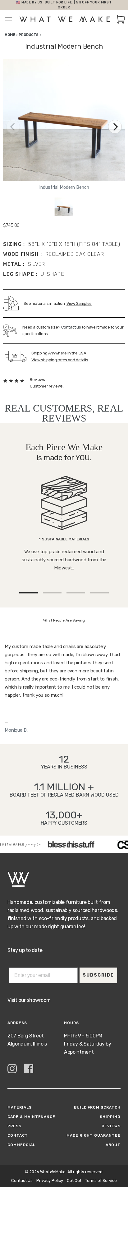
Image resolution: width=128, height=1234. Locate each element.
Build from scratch (97, 1107)
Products (29, 35)
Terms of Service (101, 1180)
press (14, 1126)
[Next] (115, 127)
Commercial (21, 1145)
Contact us (71, 327)
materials (19, 1107)
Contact (17, 1135)
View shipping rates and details (59, 360)
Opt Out (74, 1180)
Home (10, 35)
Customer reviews (46, 386)
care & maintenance (31, 1117)
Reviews (111, 1126)
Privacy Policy (49, 1180)
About (113, 1145)
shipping (110, 1117)
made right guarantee (93, 1135)
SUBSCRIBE (98, 975)
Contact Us (22, 1180)
